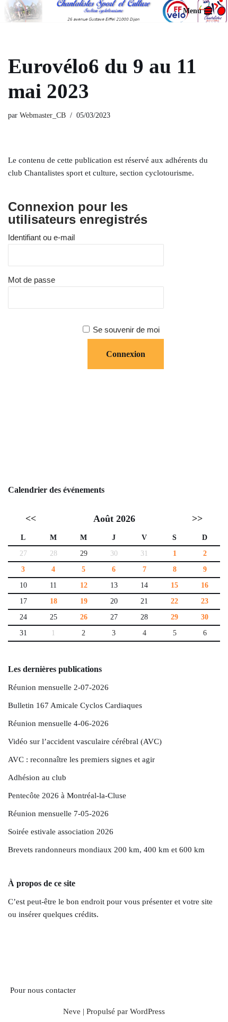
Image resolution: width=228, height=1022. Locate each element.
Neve (72, 1011)
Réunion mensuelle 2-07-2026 (58, 687)
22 (174, 601)
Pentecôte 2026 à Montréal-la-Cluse (67, 795)
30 (204, 617)
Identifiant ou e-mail (41, 237)
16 (204, 585)
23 (204, 601)
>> (197, 518)
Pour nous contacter (43, 990)
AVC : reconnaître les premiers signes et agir (81, 759)
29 (83, 553)
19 (83, 601)
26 (83, 617)
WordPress (147, 1011)
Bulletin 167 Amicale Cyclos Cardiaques (75, 705)
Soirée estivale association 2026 (60, 831)
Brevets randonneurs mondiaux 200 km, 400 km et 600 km (106, 849)
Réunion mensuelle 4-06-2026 (58, 723)
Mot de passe (31, 279)
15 (174, 585)
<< (30, 518)
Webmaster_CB (43, 115)
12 (83, 585)
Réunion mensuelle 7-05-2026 (58, 813)
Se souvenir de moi (126, 329)
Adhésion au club (37, 777)
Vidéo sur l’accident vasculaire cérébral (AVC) (85, 741)
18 (53, 601)
